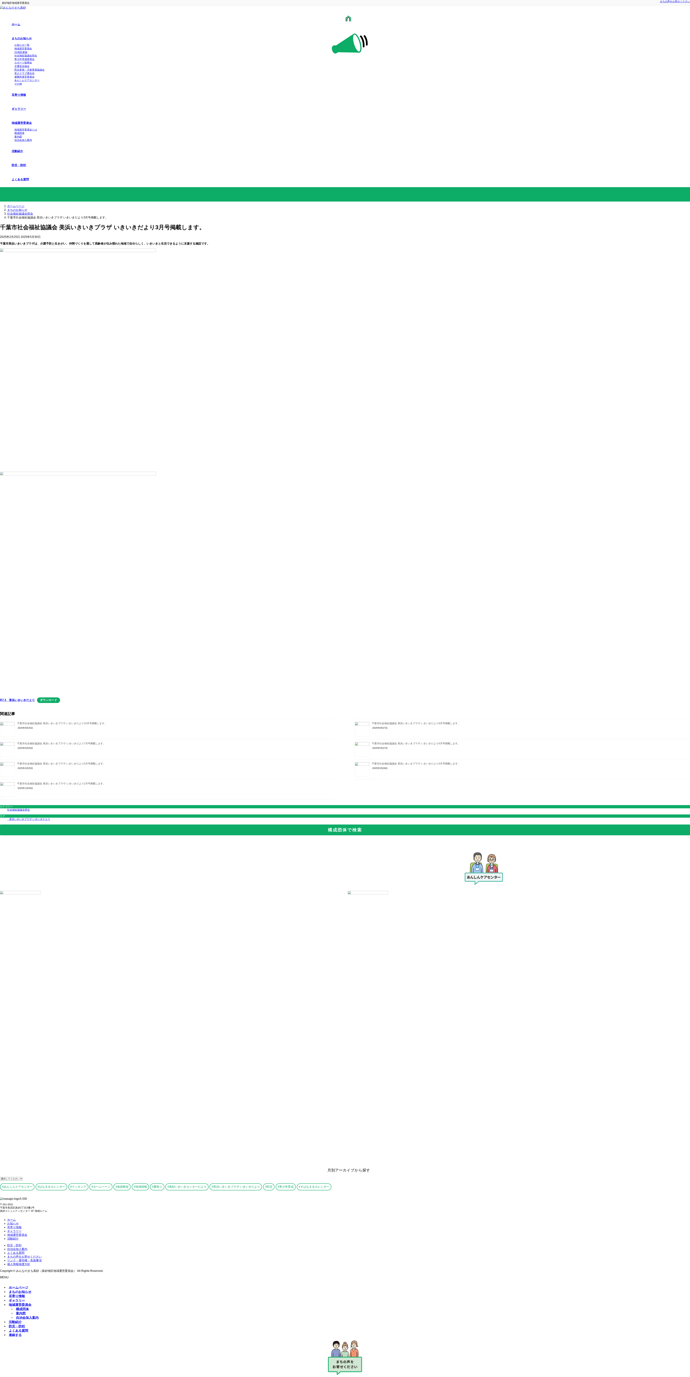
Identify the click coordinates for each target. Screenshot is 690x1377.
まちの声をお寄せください (675, 1)
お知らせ (13, 1223)
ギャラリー (14, 1231)
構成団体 (19, 133)
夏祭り (158, 1186)
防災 (270, 1186)
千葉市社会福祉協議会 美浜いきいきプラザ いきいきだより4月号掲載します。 (416, 763)
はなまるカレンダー (52, 1186)
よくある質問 (15, 1252)
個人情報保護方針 (18, 1264)
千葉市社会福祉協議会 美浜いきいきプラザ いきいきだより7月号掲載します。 (61, 743)
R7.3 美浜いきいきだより (17, 700)
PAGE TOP (672, 1332)
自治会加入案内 (23, 140)
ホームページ (101, 1186)
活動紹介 (13, 1238)
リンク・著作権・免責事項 (24, 1260)
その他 (18, 83)
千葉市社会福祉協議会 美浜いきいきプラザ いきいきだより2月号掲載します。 (61, 783)
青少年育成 (286, 1186)
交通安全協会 (21, 66)
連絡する (15, 1335)
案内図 (18, 136)
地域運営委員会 (23, 48)
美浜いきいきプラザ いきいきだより (29, 819)
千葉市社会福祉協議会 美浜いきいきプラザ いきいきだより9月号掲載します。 (416, 723)
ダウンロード (48, 700)
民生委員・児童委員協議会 (29, 69)
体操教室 (123, 1186)
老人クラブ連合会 (24, 73)
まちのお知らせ (20, 1291)
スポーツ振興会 (23, 62)
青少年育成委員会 (24, 59)
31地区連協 (20, 52)
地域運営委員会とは (25, 129)
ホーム (11, 1219)
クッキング (79, 1186)
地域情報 (141, 1186)
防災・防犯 (14, 1245)
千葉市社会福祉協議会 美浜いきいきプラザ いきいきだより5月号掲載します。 (61, 763)
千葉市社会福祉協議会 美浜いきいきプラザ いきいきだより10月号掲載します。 (62, 723)
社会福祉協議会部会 (25, 55)
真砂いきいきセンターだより (187, 1186)
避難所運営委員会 (24, 76)
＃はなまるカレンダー (314, 1186)
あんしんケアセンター (27, 80)
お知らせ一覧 (21, 45)
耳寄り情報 (14, 1227)
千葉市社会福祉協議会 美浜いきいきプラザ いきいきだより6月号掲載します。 (416, 743)
